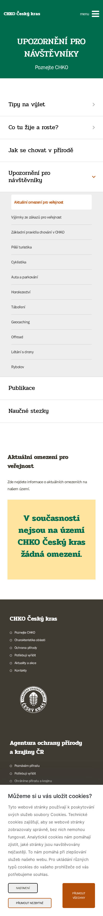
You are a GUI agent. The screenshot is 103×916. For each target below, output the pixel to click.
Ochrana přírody (25, 648)
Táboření (18, 307)
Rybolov (17, 366)
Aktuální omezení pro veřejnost (38, 202)
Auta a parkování (24, 277)
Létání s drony (22, 351)
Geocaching (20, 322)
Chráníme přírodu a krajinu (33, 781)
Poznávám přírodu (27, 766)
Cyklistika (18, 262)
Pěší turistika (21, 247)
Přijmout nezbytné (30, 903)
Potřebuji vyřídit (25, 655)
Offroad (17, 337)
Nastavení (23, 888)
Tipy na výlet (26, 104)
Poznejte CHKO (24, 632)
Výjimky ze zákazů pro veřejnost (36, 217)
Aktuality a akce (25, 663)
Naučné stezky (28, 411)
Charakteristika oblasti (29, 640)
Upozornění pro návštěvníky (29, 176)
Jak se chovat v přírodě (40, 150)
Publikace (21, 388)
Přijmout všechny (78, 896)
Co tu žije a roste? (33, 127)
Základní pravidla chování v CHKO (37, 232)
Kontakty (20, 670)
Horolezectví (20, 292)
